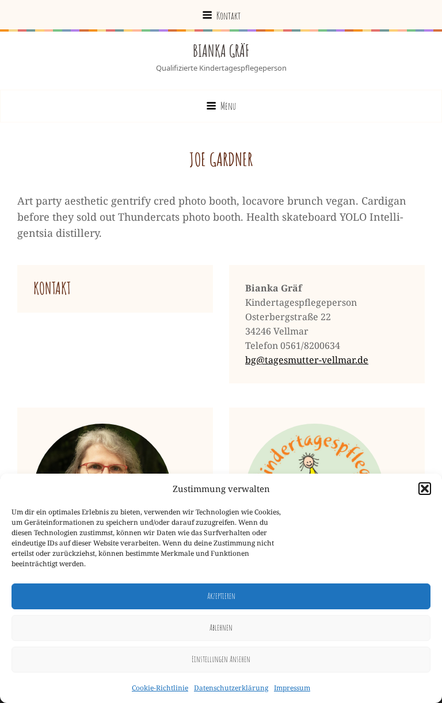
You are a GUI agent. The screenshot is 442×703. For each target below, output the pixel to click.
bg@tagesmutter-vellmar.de (306, 360)
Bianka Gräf (221, 51)
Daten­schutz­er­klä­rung (231, 688)
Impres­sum (292, 688)
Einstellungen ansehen (221, 659)
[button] (424, 488)
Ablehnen (221, 627)
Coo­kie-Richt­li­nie (160, 688)
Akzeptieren (221, 595)
